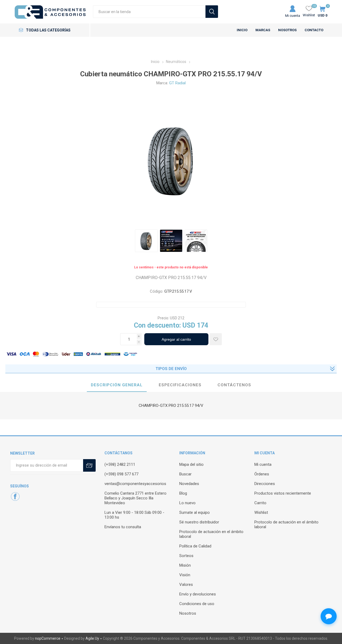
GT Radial (177, 83)
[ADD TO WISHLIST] (216, 339)
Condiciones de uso (196, 603)
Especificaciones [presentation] (180, 385)
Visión (184, 575)
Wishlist (261, 512)
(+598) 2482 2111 (119, 464)
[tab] (117, 385)
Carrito (260, 502)
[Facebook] (15, 496)
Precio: (163, 318)
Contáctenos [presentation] (234, 385)
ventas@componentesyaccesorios (135, 483)
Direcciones (264, 483)
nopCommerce (47, 638)
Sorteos (186, 555)
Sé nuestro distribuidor (199, 522)
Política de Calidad (195, 546)
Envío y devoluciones (197, 594)
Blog (183, 493)
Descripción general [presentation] (117, 385)
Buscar (185, 474)
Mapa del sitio (191, 464)
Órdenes (261, 474)
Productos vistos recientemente (282, 493)
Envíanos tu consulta (122, 526)
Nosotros (187, 613)
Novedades (189, 483)
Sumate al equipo (194, 512)
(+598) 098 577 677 (121, 474)
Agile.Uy (92, 638)
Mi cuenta (292, 16)
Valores (186, 584)
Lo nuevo (187, 502)
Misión (185, 565)
